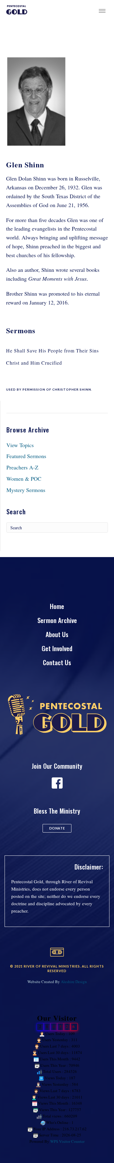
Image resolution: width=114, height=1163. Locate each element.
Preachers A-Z (22, 467)
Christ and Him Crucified (34, 362)
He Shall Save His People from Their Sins (52, 350)
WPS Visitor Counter (67, 1141)
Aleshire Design (74, 981)
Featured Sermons (26, 456)
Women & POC (23, 478)
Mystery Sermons (25, 490)
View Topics (20, 445)
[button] (57, 828)
